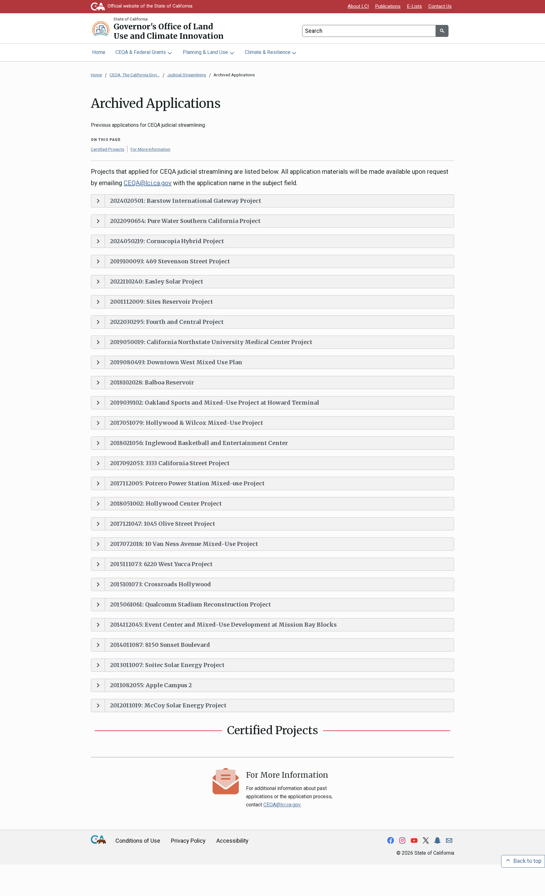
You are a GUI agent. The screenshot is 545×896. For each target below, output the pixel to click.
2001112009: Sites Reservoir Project (161, 301)
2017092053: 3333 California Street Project (170, 463)
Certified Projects (107, 149)
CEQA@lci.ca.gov (148, 183)
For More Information (150, 149)
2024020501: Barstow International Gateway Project (185, 200)
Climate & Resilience (267, 52)
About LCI (358, 6)
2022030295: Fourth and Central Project (167, 321)
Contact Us (440, 6)
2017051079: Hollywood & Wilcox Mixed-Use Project (186, 422)
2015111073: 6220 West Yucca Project (161, 564)
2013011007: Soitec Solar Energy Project (167, 665)
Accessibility (232, 840)
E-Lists (414, 6)
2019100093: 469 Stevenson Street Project (170, 261)
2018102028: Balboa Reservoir (152, 382)
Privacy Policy (188, 840)
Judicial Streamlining (186, 74)
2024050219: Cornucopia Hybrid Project (167, 241)
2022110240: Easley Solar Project (156, 281)
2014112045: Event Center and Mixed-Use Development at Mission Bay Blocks (223, 624)
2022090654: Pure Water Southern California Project (185, 221)
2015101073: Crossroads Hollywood (160, 584)
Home (98, 52)
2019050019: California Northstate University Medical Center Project (211, 342)
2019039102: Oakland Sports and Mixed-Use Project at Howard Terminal (214, 402)
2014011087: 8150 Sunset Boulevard (160, 644)
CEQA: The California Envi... (134, 74)
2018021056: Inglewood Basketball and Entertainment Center (199, 443)
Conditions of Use (137, 840)
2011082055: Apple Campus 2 (151, 685)
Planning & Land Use (205, 52)
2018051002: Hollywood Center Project (166, 503)
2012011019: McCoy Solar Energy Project (168, 705)
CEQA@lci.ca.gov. (282, 805)
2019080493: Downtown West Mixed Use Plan (176, 362)
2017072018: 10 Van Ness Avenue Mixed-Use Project (184, 544)
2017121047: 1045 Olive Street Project (162, 523)
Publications (388, 6)
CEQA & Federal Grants (140, 52)
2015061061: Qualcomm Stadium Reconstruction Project (190, 604)
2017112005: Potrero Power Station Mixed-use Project (187, 483)
